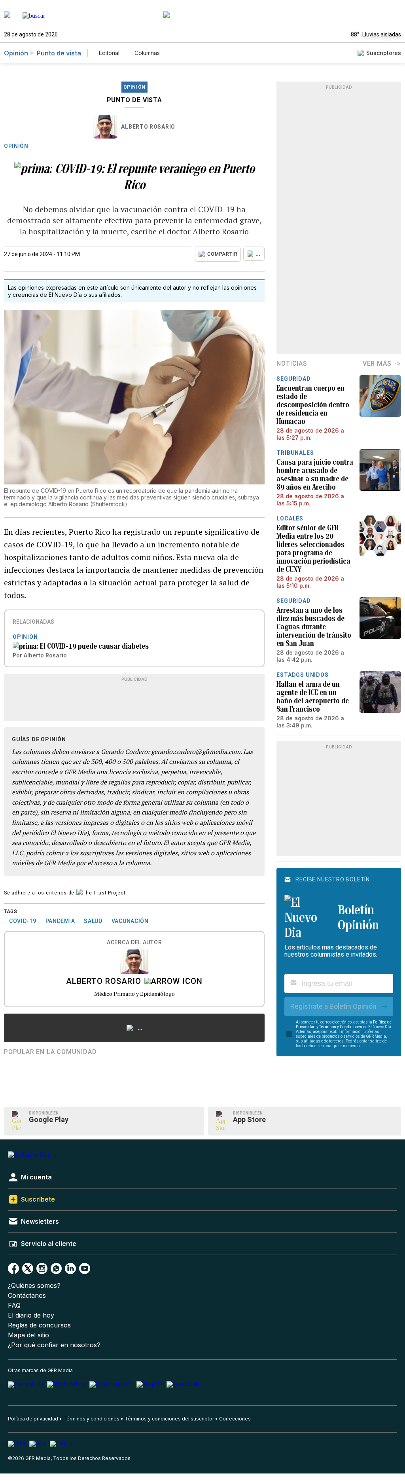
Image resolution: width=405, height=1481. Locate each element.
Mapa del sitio (28, 1335)
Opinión (16, 53)
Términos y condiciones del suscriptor (169, 1419)
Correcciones (235, 1419)
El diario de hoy (31, 1315)
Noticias (291, 363)
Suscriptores (383, 52)
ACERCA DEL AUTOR (134, 943)
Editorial (109, 52)
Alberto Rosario (148, 126)
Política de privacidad (33, 1419)
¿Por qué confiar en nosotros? (54, 1345)
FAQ (14, 1305)
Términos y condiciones (91, 1419)
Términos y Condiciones (340, 1027)
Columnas (147, 52)
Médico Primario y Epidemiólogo (134, 993)
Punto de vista (59, 53)
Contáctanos (27, 1295)
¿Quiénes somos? (34, 1285)
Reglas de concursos (39, 1325)
